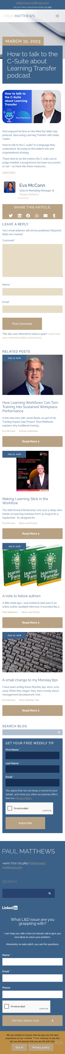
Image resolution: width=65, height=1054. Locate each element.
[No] (59, 1042)
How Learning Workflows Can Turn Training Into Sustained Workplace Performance (30, 406)
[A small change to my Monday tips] (32, 671)
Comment (8, 240)
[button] (57, 16)
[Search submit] (59, 732)
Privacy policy (40, 1047)
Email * (10, 777)
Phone (6, 988)
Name (6, 284)
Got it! (19, 1047)
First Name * (13, 750)
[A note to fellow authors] (32, 587)
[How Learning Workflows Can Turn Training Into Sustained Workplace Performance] (32, 394)
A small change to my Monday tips (30, 680)
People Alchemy (29, 194)
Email (6, 302)
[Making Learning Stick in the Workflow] (32, 490)
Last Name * (13, 763)
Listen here (8, 172)
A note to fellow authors (21, 596)
